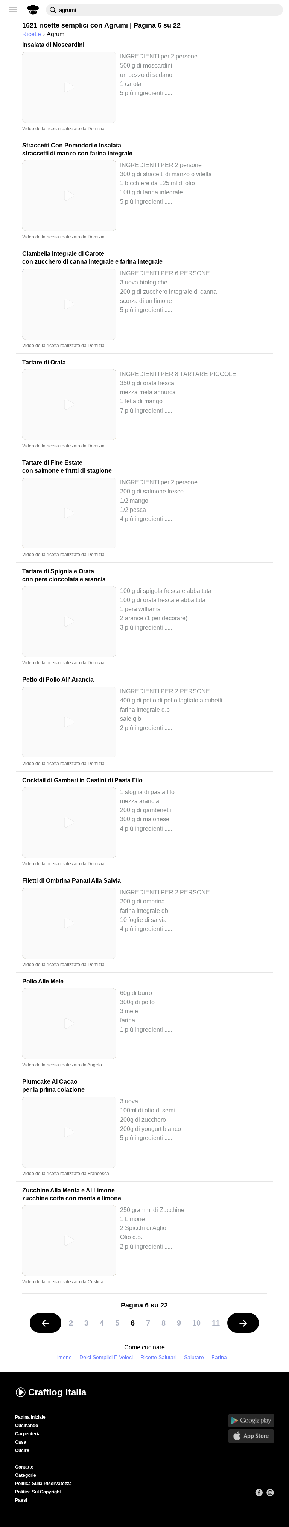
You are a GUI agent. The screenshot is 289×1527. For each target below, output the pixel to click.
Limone (63, 1357)
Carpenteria (28, 1434)
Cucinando (26, 1425)
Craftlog (57, 1392)
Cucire (22, 1450)
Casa (20, 1442)
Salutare (194, 1357)
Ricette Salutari (158, 1357)
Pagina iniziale (30, 1417)
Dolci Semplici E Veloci (106, 1357)
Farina (219, 1357)
